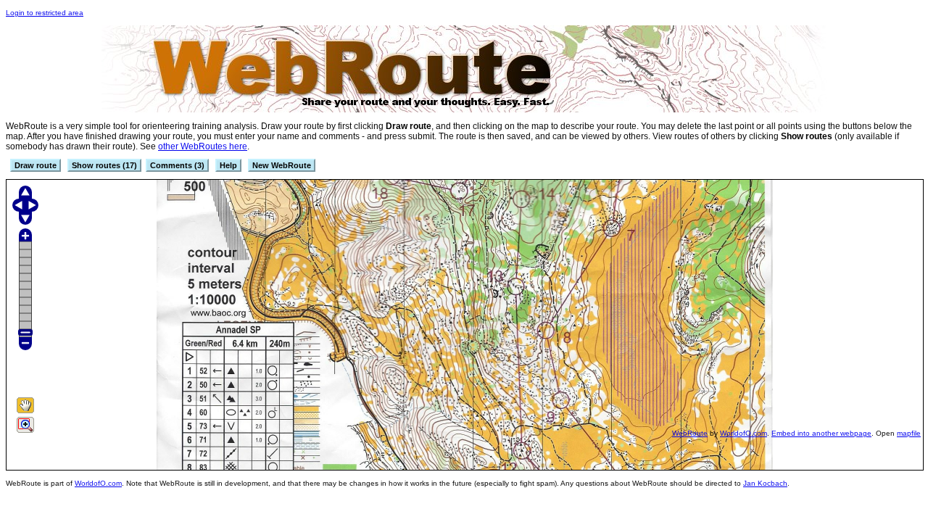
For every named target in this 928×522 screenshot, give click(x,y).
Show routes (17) (104, 165)
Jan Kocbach (765, 483)
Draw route (35, 165)
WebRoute (690, 433)
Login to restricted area (44, 13)
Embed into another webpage (821, 433)
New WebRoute (281, 165)
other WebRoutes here (202, 146)
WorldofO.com (743, 433)
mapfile (909, 433)
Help (228, 165)
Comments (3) (177, 165)
